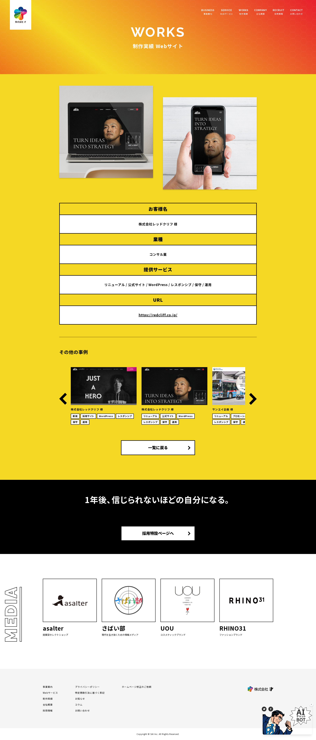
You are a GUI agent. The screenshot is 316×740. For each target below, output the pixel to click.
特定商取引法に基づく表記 (90, 692)
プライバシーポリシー (87, 686)
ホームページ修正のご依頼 (136, 686)
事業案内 (207, 12)
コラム (78, 704)
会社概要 (260, 12)
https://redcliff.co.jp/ (158, 315)
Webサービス (226, 12)
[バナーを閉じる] (311, 704)
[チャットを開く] (287, 719)
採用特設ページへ (158, 533)
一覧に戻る (158, 447)
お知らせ (80, 698)
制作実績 (243, 12)
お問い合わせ (296, 12)
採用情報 (278, 12)
